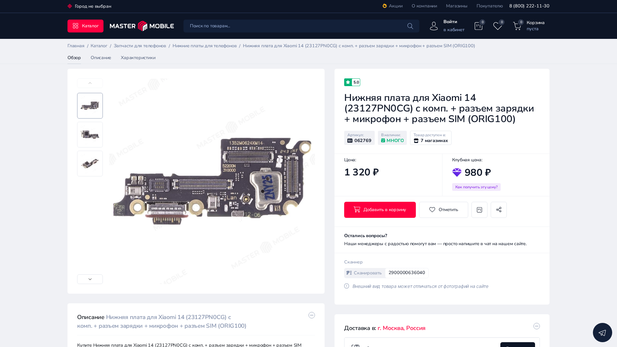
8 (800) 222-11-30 (529, 6)
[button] (90, 279)
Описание (101, 58)
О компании (424, 6)
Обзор (74, 58)
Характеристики (138, 58)
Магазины (456, 6)
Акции (396, 6)
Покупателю (490, 6)
